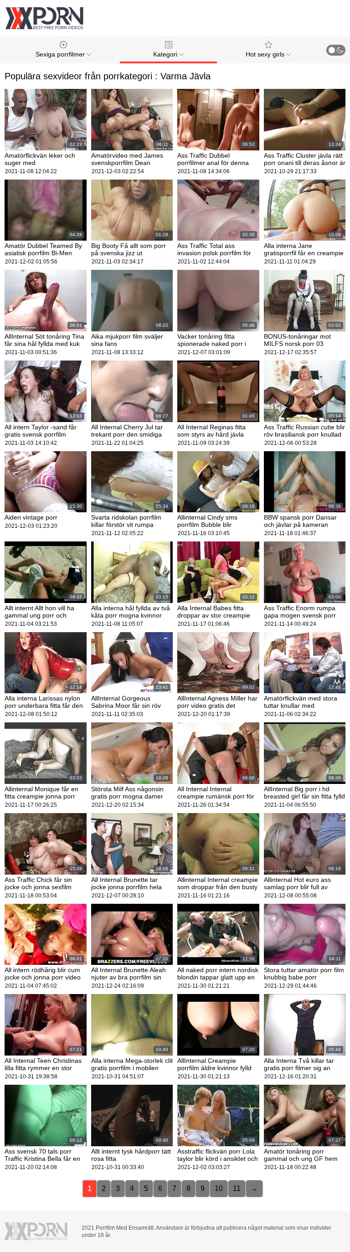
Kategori (166, 54)
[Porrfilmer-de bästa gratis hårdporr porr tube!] (44, 18)
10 (219, 1188)
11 (237, 1188)
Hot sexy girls (266, 54)
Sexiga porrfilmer (61, 54)
